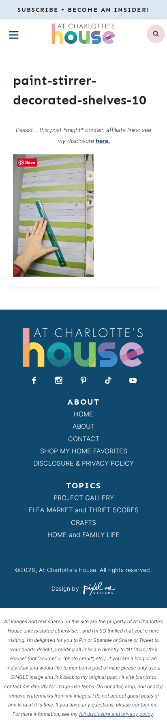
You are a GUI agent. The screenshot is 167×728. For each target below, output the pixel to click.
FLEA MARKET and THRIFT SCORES (84, 510)
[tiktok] (108, 380)
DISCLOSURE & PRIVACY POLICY (83, 463)
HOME (83, 414)
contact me (145, 705)
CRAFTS (83, 522)
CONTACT (83, 439)
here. (103, 140)
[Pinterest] (83, 380)
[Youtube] (133, 380)
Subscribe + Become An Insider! (83, 9)
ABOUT (84, 426)
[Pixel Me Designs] (97, 589)
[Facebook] (34, 380)
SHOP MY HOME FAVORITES (83, 451)
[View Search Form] (156, 34)
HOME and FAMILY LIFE (83, 535)
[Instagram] (58, 380)
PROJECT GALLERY (84, 498)
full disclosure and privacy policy (116, 714)
